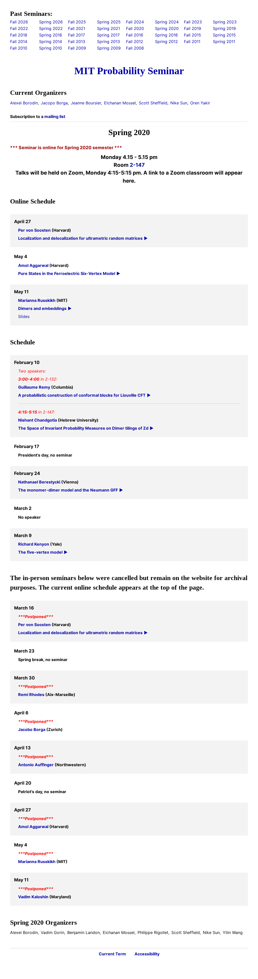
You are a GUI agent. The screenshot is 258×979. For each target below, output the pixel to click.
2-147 (137, 165)
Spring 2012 (166, 41)
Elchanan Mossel (120, 102)
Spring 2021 (108, 28)
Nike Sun (178, 102)
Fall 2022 (19, 28)
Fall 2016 (134, 34)
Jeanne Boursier (86, 102)
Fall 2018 (18, 34)
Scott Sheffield (153, 102)
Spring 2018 (50, 34)
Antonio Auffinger (36, 764)
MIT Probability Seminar (129, 70)
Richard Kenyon (34, 544)
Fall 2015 (192, 34)
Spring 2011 (224, 41)
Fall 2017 (76, 34)
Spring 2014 (50, 41)
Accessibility (147, 953)
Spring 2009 (109, 48)
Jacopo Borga (54, 102)
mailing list (54, 116)
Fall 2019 (192, 28)
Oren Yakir (200, 102)
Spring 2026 (51, 21)
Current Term (112, 953)
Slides (23, 316)
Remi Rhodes (31, 694)
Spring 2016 (166, 34)
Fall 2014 (18, 41)
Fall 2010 (18, 48)
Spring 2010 (50, 48)
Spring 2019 (224, 28)
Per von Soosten (35, 230)
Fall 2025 (77, 21)
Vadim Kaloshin (33, 896)
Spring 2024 (167, 21)
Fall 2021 (76, 28)
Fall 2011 (192, 41)
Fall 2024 (135, 21)
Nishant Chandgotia (38, 420)
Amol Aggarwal (33, 265)
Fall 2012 (134, 41)
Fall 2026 (19, 21)
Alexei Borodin (24, 102)
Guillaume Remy (34, 387)
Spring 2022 (51, 28)
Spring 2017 (108, 34)
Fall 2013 (76, 41)
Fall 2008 (135, 48)
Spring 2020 (167, 28)
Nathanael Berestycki (39, 481)
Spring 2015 (224, 34)
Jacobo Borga (32, 729)
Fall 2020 (135, 28)
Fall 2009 (77, 48)
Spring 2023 (225, 21)
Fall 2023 (193, 21)
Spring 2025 (109, 21)
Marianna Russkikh (37, 300)
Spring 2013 (108, 41)
